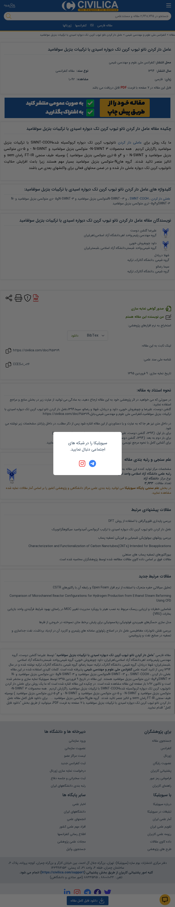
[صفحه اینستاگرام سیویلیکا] (82, 463)
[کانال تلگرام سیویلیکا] (92, 463)
